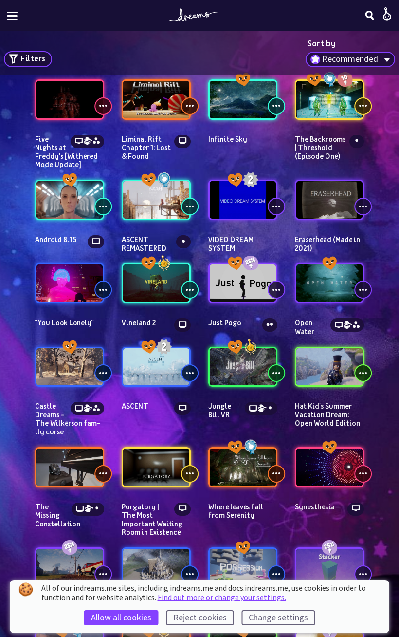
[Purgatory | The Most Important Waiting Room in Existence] (156, 467)
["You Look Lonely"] (69, 283)
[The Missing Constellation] (69, 467)
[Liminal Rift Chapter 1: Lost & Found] (156, 99)
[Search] (370, 15)
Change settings (278, 618)
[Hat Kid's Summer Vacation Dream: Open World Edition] (329, 367)
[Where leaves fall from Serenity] (242, 467)
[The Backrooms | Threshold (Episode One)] (329, 99)
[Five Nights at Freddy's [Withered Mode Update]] (69, 99)
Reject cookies (200, 618)
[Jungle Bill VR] (242, 367)
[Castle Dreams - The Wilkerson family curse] (69, 367)
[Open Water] (329, 283)
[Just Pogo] (242, 283)
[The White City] (156, 567)
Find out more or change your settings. (222, 597)
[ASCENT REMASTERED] (156, 200)
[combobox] (350, 59)
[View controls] (103, 106)
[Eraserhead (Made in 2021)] (329, 200)
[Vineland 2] (156, 283)
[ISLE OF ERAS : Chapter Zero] (69, 567)
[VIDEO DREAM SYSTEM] (242, 200)
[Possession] (242, 567)
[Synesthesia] (329, 467)
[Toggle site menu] (12, 15)
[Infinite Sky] (242, 99)
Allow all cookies (121, 618)
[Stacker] (329, 567)
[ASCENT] (156, 367)
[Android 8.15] (69, 200)
